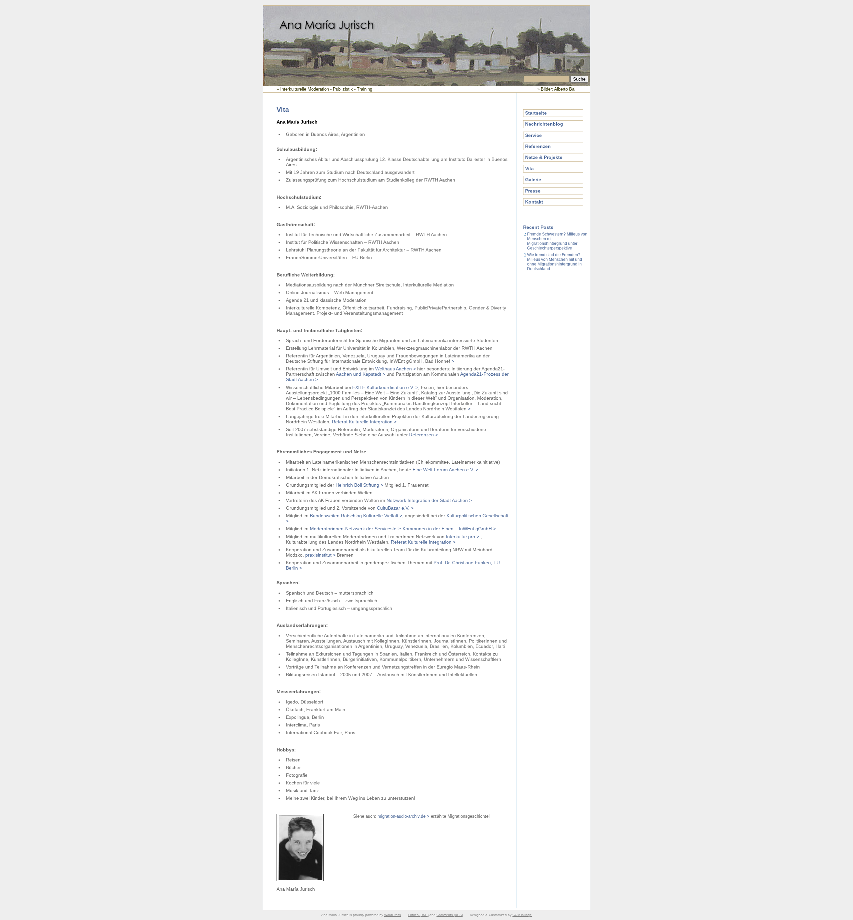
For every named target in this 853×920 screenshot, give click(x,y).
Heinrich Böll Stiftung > (359, 485)
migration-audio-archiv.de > (404, 816)
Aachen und (349, 374)
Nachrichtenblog (544, 124)
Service (533, 135)
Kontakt (534, 202)
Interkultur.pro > (462, 536)
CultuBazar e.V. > (395, 508)
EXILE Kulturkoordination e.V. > (385, 387)
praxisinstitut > (320, 555)
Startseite (536, 113)
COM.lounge (522, 915)
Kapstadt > (374, 374)
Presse (532, 191)
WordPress (392, 915)
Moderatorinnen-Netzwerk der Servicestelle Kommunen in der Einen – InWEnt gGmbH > (403, 528)
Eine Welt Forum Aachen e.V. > (445, 469)
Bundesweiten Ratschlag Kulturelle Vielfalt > (356, 515)
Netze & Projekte (543, 157)
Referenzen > (423, 434)
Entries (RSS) (418, 915)
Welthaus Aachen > (395, 368)
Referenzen (538, 146)
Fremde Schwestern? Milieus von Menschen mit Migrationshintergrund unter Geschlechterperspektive (557, 241)
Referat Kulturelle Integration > (364, 421)
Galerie (533, 179)
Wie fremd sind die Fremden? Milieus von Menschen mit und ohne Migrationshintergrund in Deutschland (554, 261)
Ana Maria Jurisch (426, 41)
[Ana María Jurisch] (300, 879)
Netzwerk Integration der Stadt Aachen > (429, 500)
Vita (529, 168)
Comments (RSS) (449, 915)
